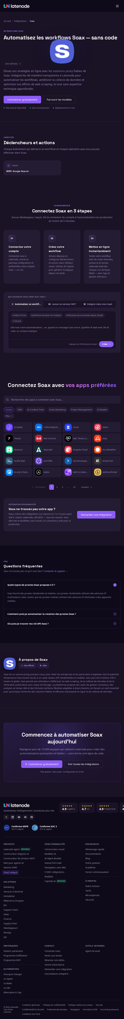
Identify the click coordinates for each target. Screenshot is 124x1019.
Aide (45, 665)
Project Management (81, 409)
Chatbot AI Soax (19, 315)
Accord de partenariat (109, 1009)
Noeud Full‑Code (53, 862)
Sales (6, 914)
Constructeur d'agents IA (16, 853)
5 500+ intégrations (54, 872)
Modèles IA (50, 853)
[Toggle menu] (117, 6)
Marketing (9, 887)
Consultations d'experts (56, 973)
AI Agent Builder (53, 858)
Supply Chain (10, 923)
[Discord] (25, 817)
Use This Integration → (32, 167)
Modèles (49, 876)
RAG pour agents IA (14, 862)
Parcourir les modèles (59, 99)
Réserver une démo (54, 960)
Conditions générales (31, 1005)
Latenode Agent (16, 849)
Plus (8, 416)
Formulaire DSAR (90, 1009)
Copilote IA (55, 881)
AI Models (102, 409)
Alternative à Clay (12, 992)
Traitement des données (57, 1009)
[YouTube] (18, 817)
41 (74, 487)
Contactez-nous (52, 951)
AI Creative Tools (35, 409)
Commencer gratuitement (22, 99)
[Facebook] (31, 817)
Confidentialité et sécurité (33, 1009)
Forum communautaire (97, 872)
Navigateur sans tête (55, 867)
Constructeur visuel (54, 849)
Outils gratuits (92, 862)
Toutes (9, 409)
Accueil (7, 21)
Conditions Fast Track (31, 1014)
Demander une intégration (96, 514)
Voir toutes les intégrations (83, 764)
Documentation (93, 853)
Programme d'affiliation (15, 955)
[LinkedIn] (12, 817)
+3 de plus (17, 321)
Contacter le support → (56, 571)
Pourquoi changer (13, 974)
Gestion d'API (10, 867)
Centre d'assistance (54, 964)
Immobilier (9, 896)
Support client (11, 909)
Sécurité (89, 899)
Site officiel (29, 665)
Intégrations (20, 21)
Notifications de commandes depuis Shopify (84, 315)
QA (5, 937)
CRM (19, 409)
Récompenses (92, 895)
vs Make (8, 983)
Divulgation (75, 1009)
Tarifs (88, 890)
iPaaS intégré (10, 872)
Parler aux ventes (53, 955)
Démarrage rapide (94, 849)
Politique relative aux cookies (80, 1005)
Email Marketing (57, 409)
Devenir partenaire (13, 951)
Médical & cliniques (14, 900)
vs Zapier (8, 978)
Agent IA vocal (92, 951)
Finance (7, 918)
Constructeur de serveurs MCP (19, 858)
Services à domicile (13, 891)
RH (5, 905)
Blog (87, 858)
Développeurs (11, 928)
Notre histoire (92, 886)
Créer (105, 344)
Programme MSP (12, 960)
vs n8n (7, 987)
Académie (90, 867)
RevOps (7, 932)
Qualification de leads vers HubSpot (46, 315)
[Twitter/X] (6, 817)
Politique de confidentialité (54, 1005)
